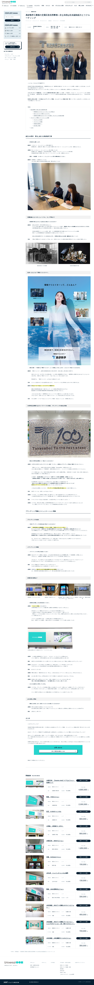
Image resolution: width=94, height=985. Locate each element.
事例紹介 (17, 951)
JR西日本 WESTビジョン (55, 840)
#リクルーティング (36, 20)
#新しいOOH (81, 5)
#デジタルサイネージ (43, 20)
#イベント (48, 5)
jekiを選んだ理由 (37, 125)
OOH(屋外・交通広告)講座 (65, 962)
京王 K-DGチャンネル (53, 811)
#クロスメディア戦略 (12, 57)
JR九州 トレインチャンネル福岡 (57, 873)
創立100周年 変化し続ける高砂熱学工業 (39, 109)
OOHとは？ (32, 962)
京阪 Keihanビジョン (53, 857)
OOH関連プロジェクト (34, 967)
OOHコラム (44, 962)
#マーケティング (28, 20)
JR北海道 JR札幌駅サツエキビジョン (58, 938)
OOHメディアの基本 (64, 965)
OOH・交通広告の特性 (34, 965)
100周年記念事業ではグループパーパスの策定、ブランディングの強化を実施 (49, 115)
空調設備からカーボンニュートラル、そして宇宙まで (44, 111)
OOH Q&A (62, 970)
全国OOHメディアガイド (80, 962)
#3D (53, 5)
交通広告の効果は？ (38, 123)
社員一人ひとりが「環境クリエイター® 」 (42, 113)
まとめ (32, 127)
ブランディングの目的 (38, 119)
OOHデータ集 (63, 972)
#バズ (75, 5)
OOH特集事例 (33, 11)
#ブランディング (68, 5)
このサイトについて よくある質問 (67, 974)
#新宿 (14, 59)
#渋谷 (43, 5)
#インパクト (37, 5)
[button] (92, 5)
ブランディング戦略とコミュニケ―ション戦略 (40, 117)
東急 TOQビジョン (52, 797)
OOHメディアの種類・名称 (65, 967)
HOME (12, 951)
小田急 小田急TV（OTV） (55, 826)
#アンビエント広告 (60, 5)
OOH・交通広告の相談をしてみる (58, 751)
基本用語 (62, 968)
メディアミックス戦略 (38, 121)
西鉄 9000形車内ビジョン (55, 889)
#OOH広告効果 (62, 20)
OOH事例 (53, 962)
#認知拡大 (50, 20)
